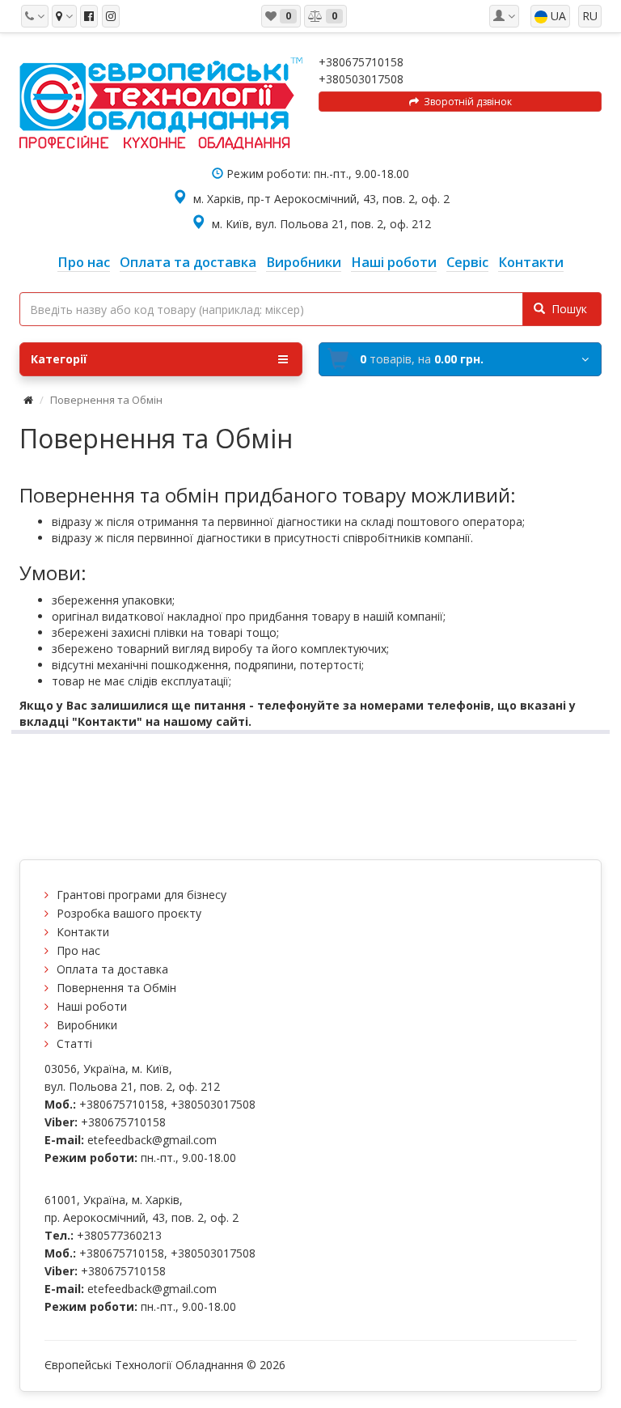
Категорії (59, 359)
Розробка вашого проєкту (129, 913)
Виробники (87, 1025)
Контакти (83, 931)
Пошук (566, 308)
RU (590, 15)
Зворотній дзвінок (465, 101)
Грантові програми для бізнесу (141, 894)
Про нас (78, 950)
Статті (74, 1043)
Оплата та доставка (112, 969)
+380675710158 (361, 62)
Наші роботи (92, 1006)
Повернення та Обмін (116, 987)
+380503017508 (361, 79)
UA (556, 15)
